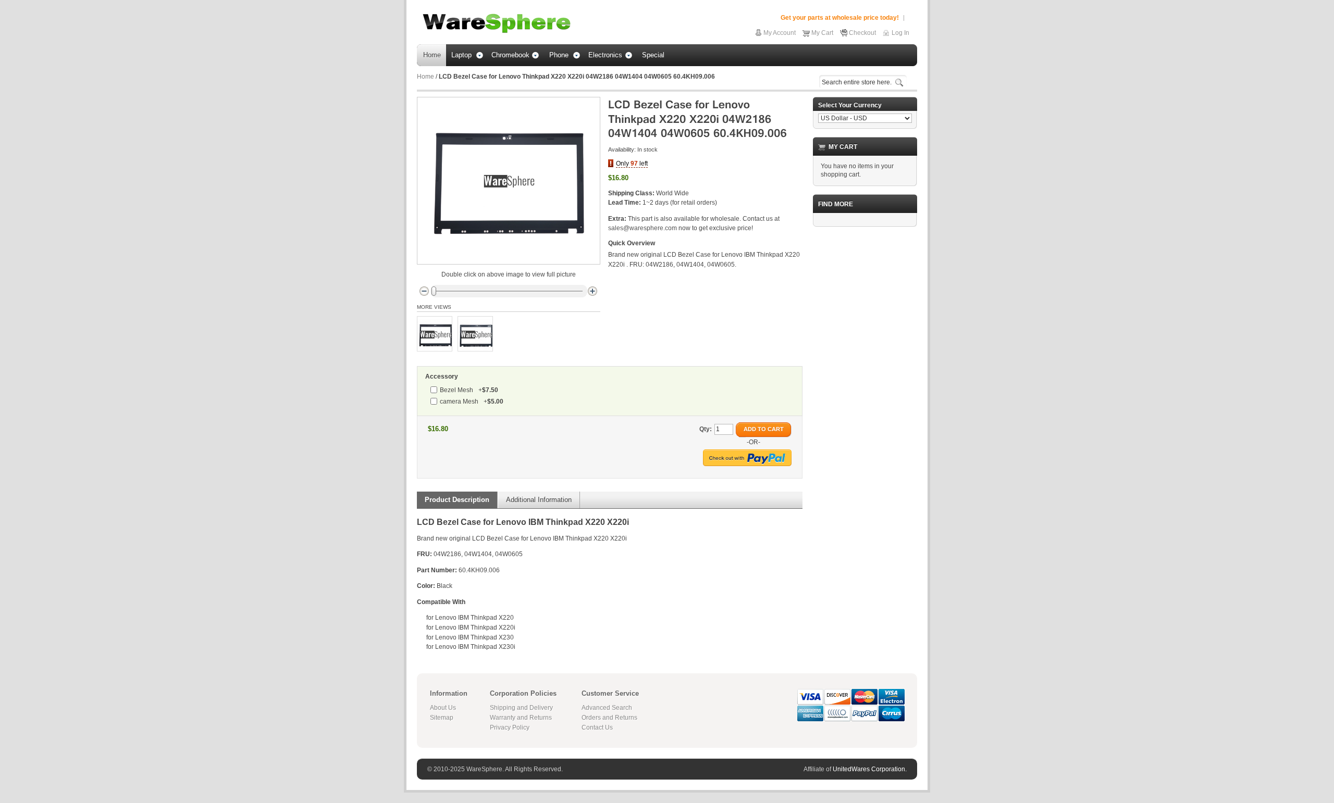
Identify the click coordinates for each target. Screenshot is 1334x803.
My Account (779, 32)
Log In (900, 32)
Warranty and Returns (521, 717)
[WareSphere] (496, 23)
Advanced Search (607, 707)
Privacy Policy (509, 727)
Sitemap (441, 717)
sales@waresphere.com (642, 228)
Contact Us (597, 727)
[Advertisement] (865, 391)
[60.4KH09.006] (434, 334)
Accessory (441, 376)
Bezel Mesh (469, 390)
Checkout (862, 32)
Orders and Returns (609, 717)
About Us (443, 707)
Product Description (457, 500)
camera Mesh (471, 401)
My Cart (822, 32)
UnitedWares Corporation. (870, 769)
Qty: (705, 429)
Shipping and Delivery (521, 707)
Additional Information (539, 500)
